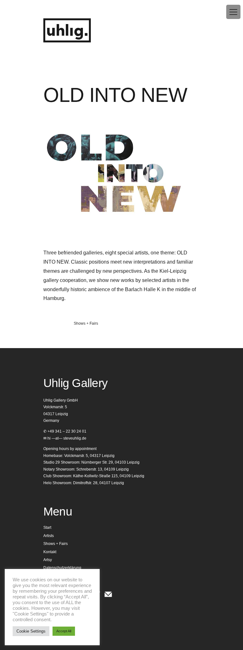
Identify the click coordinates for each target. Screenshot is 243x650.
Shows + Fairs (86, 323)
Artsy (47, 560)
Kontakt (49, 552)
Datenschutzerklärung (62, 568)
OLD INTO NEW (115, 95)
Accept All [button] (63, 631)
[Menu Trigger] (233, 12)
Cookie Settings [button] (31, 631)
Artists (48, 536)
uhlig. (67, 31)
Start (47, 527)
